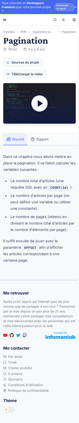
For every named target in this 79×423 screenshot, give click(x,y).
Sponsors (15, 379)
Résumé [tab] (18, 139)
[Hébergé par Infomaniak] (60, 335)
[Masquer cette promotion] (75, 7)
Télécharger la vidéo (27, 74)
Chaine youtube (20, 368)
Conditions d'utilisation (25, 385)
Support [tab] (42, 139)
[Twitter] (18, 335)
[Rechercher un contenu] (55, 19)
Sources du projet (25, 62)
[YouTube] (5, 335)
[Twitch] (25, 335)
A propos (15, 374)
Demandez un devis (62, 7)
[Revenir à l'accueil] (4, 20)
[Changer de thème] (9, 409)
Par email (15, 357)
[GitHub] (12, 335)
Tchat (12, 362)
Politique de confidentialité (28, 391)
